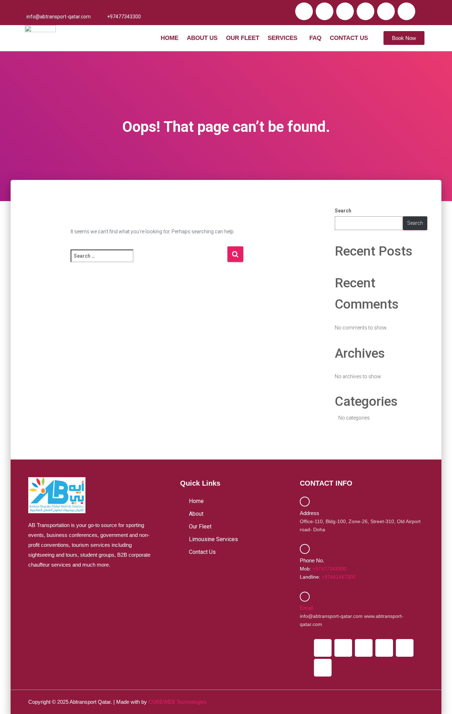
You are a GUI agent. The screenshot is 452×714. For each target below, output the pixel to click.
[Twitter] (324, 11)
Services (282, 38)
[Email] (305, 597)
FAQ (315, 38)
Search (343, 210)
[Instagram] (345, 11)
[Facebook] (304, 11)
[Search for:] (149, 261)
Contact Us (349, 38)
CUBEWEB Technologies (177, 702)
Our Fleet (242, 38)
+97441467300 (339, 577)
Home (169, 38)
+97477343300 (329, 569)
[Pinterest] (406, 11)
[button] (284, 38)
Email (306, 608)
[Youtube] (365, 11)
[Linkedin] (386, 11)
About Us (202, 38)
